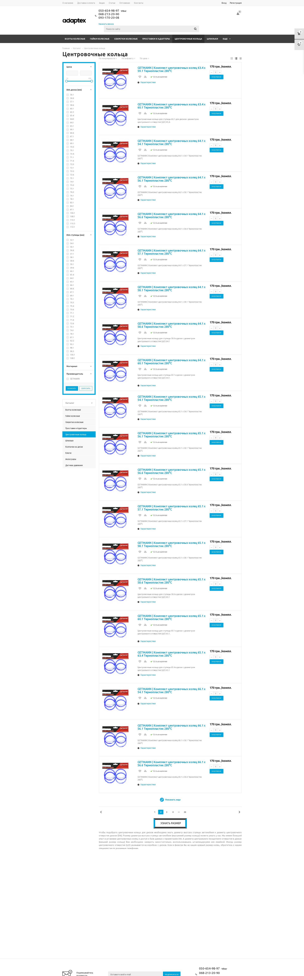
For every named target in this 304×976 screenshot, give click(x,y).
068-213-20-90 (108, 14)
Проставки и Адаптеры (156, 39)
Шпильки (212, 39)
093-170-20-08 (108, 17)
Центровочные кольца (188, 39)
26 (185, 812)
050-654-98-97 (108, 10)
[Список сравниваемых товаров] (238, 14)
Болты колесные (75, 39)
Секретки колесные (126, 39)
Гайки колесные (99, 39)
